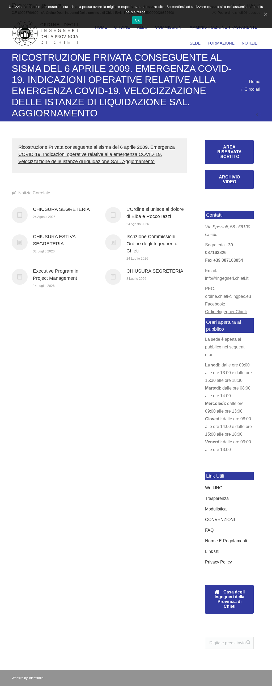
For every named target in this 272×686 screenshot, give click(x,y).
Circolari (252, 89)
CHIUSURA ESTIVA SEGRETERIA (54, 240)
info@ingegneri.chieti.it (226, 278)
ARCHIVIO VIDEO (229, 179)
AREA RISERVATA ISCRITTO (229, 152)
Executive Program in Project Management (55, 274)
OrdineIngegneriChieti (226, 311)
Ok (137, 20)
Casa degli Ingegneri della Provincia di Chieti (230, 599)
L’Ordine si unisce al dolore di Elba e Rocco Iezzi (155, 213)
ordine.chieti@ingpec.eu (228, 296)
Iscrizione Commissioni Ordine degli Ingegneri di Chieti (152, 244)
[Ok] (265, 14)
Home (254, 81)
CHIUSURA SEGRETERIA (61, 209)
